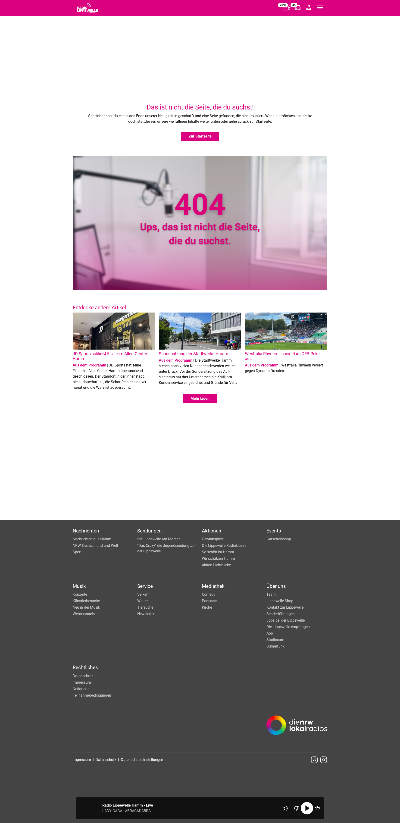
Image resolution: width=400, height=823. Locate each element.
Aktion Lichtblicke (216, 565)
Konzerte (80, 594)
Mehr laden (200, 398)
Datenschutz (83, 676)
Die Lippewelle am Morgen (159, 539)
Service (145, 586)
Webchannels (84, 614)
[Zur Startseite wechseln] (87, 8)
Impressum (82, 682)
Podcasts (209, 601)
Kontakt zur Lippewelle (284, 607)
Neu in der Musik (86, 607)
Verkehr (143, 594)
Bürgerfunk (275, 646)
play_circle (307, 808)
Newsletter (145, 614)
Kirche (207, 607)
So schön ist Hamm (218, 552)
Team (271, 594)
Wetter (142, 601)
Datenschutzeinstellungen (142, 759)
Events (273, 531)
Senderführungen (280, 614)
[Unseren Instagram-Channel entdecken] (323, 760)
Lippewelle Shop (279, 601)
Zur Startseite (200, 136)
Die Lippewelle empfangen (288, 627)
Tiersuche (145, 607)
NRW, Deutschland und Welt (95, 545)
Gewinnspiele (213, 539)
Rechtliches (85, 667)
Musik (79, 586)
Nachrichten (86, 531)
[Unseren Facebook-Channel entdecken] (314, 760)
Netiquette (81, 689)
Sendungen (149, 531)
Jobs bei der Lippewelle (285, 620)
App (269, 633)
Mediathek (213, 586)
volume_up (285, 808)
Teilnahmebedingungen (92, 695)
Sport (77, 552)
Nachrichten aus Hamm (92, 539)
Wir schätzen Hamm (218, 558)
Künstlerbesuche (86, 601)
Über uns (276, 586)
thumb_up (317, 808)
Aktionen (211, 531)
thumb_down (297, 808)
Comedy (208, 594)
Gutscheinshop (278, 539)
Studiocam (275, 640)
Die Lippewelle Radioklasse (224, 545)
